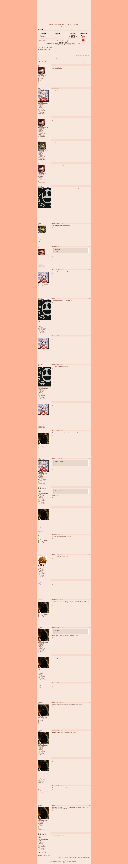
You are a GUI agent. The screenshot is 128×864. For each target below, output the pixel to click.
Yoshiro (39, 554)
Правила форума (43, 36)
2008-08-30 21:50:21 (59, 186)
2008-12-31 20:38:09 (59, 702)
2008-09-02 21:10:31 (59, 364)
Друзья (59, 24)
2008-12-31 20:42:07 (59, 730)
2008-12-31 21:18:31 (59, 833)
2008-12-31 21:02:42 (59, 805)
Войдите (45, 47)
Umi (39, 65)
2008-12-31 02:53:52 (59, 554)
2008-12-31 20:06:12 (59, 579)
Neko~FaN (41, 49)
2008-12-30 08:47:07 (59, 430)
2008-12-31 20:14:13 (59, 627)
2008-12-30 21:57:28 (59, 534)
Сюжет (42, 34)
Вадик (39, 140)
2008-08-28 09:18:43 (59, 88)
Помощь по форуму (67, 857)
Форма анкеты (42, 35)
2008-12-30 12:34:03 (59, 458)
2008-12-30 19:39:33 (59, 506)
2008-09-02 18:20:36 (59, 335)
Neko (83, 34)
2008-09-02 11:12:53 (59, 246)
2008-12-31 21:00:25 (59, 785)
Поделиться (54, 65)
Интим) (45, 49)
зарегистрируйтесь (51, 47)
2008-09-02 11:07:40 (59, 223)
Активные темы (64, 26)
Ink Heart (83, 36)
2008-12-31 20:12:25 (59, 599)
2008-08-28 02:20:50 (59, 65)
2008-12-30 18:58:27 (59, 487)
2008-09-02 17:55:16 (59, 269)
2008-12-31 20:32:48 (59, 682)
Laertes (83, 37)
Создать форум (60, 857)
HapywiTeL (40, 430)
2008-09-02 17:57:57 (59, 298)
